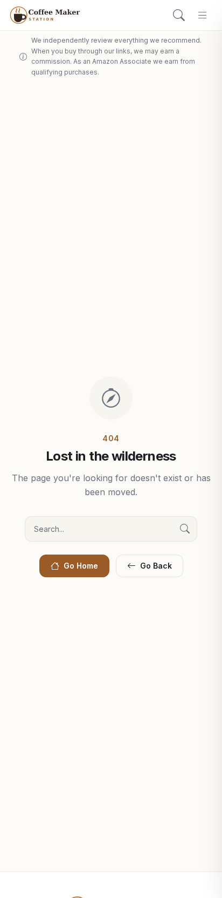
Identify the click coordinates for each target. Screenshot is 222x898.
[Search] (179, 15)
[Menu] (202, 15)
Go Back (156, 565)
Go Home (81, 565)
